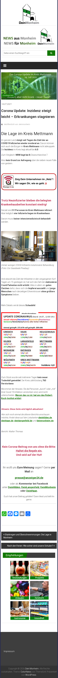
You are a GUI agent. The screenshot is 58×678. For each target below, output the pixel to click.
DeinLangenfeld (30, 487)
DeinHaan (31, 490)
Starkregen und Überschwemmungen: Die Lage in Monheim (27, 536)
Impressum (9, 651)
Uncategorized (7, 95)
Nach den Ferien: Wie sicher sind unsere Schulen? (30, 546)
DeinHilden (14, 487)
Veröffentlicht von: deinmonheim (16, 124)
